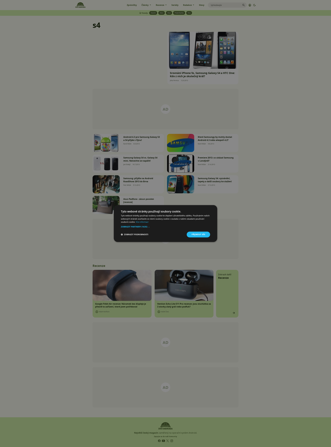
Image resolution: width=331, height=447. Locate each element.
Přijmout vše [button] (198, 234)
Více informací (142, 222)
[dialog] (165, 223)
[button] (165, 227)
